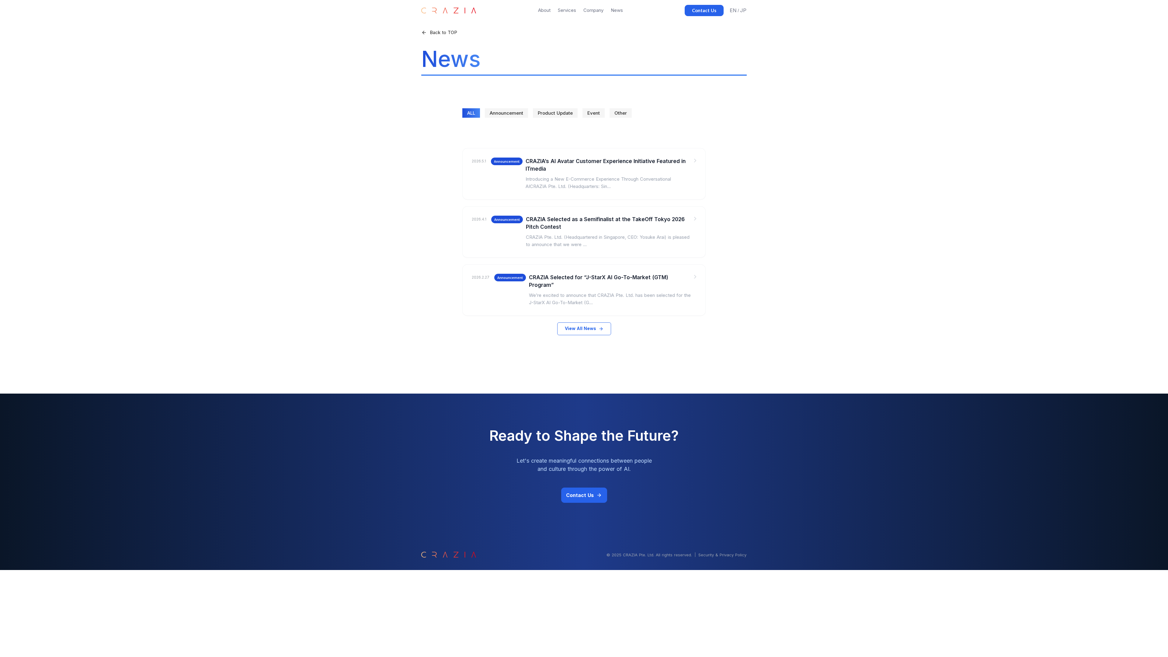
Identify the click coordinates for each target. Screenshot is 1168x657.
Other (620, 113)
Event (593, 113)
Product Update (555, 113)
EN (733, 10)
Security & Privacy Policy (722, 554)
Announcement (506, 113)
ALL (471, 113)
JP (743, 10)
